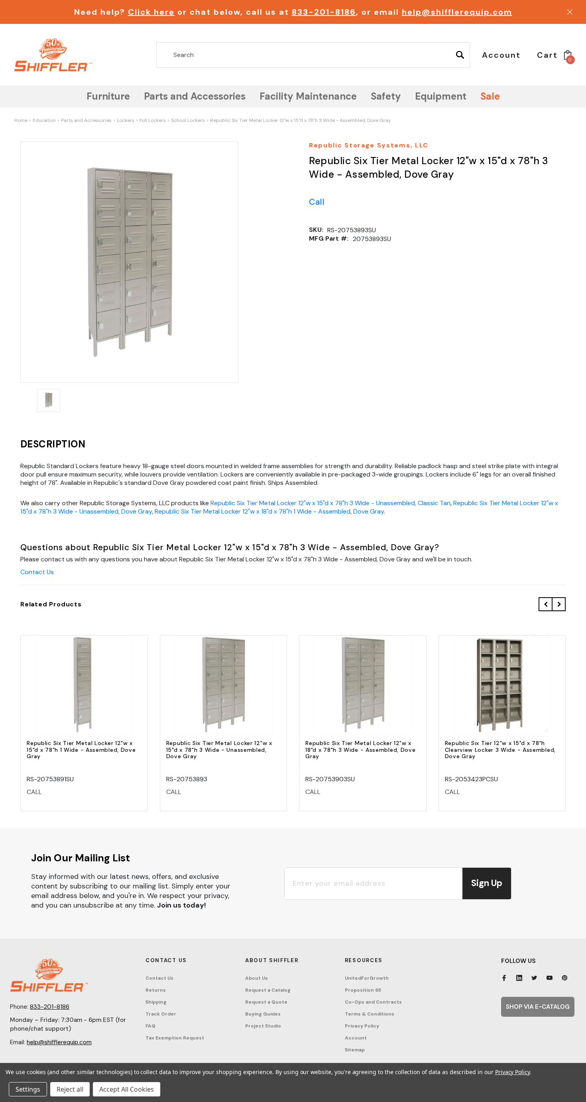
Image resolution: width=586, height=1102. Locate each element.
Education (44, 120)
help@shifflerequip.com (457, 12)
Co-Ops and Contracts (373, 1002)
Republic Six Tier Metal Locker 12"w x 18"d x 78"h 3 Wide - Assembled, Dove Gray (360, 749)
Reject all (70, 1089)
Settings (28, 1089)
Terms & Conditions (369, 1014)
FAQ (150, 1026)
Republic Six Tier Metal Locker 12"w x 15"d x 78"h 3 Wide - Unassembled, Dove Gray (219, 749)
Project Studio (263, 1026)
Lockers (125, 120)
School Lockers (188, 120)
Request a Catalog (268, 990)
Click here (151, 12)
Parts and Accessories (86, 120)
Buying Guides (263, 1014)
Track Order (161, 1014)
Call (317, 202)
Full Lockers (153, 120)
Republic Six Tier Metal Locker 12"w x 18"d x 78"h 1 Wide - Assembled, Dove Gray (269, 511)
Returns (156, 990)
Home (21, 120)
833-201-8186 (324, 12)
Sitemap (355, 1050)
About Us (256, 978)
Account (356, 1038)
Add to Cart (84, 691)
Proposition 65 (363, 990)
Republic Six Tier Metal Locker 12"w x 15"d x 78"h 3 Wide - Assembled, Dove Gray (300, 120)
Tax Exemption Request (175, 1038)
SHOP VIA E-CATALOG (538, 1007)
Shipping (156, 1002)
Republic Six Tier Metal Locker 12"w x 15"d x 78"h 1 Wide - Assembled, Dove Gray (81, 749)
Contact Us (37, 572)
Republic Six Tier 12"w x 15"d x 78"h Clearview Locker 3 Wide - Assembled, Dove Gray (500, 749)
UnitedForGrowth (367, 978)
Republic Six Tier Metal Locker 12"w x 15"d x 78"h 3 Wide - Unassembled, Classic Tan (330, 503)
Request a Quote (266, 1002)
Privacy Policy (362, 1026)
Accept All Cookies (126, 1089)
